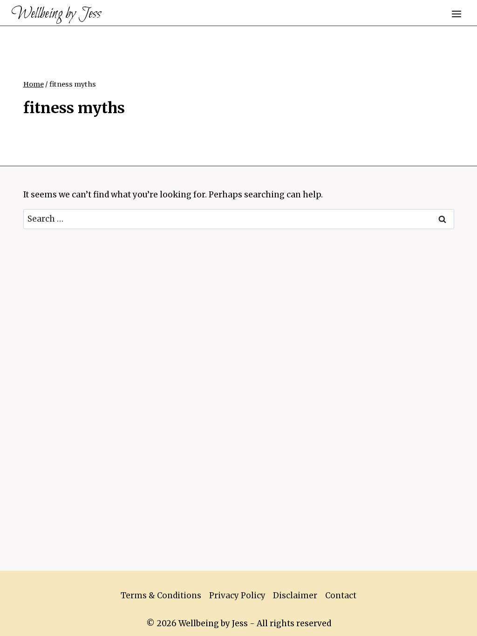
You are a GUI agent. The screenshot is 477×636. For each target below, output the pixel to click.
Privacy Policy (237, 595)
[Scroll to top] (453, 621)
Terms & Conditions (161, 595)
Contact (340, 595)
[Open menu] (456, 14)
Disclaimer (295, 595)
